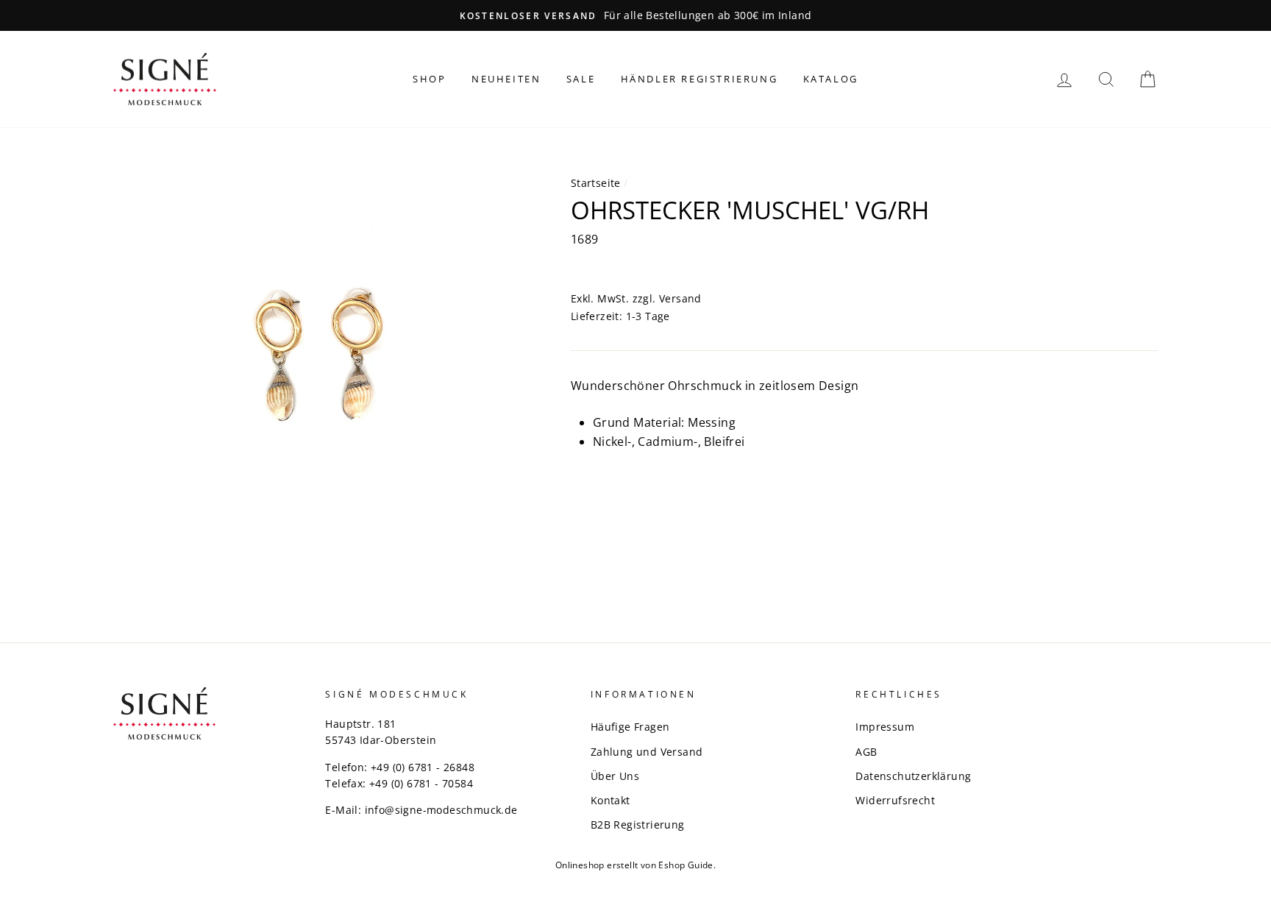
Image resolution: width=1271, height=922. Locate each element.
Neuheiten (506, 78)
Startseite (596, 183)
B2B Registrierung (638, 824)
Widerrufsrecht (895, 800)
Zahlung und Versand (647, 752)
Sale (580, 78)
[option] (635, 15)
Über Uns (615, 776)
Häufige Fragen (630, 727)
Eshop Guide (685, 865)
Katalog (830, 78)
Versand (680, 298)
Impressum (884, 727)
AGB (866, 752)
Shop (429, 78)
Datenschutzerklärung (913, 776)
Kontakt (610, 800)
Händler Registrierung (699, 78)
